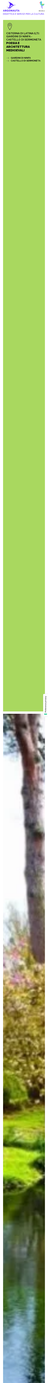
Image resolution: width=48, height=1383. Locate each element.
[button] (42, 6)
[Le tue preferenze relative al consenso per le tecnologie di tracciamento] (45, 705)
